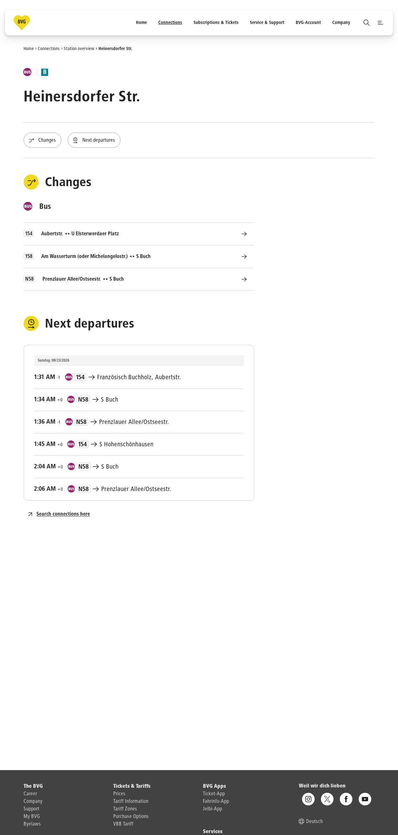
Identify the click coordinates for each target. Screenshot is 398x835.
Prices (119, 794)
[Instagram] (308, 799)
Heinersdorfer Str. (115, 48)
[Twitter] (327, 799)
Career (30, 794)
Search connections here (63, 514)
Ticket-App (214, 794)
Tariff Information (131, 801)
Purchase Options (131, 816)
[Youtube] (365, 799)
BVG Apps (214, 786)
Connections (49, 48)
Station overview (79, 48)
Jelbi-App (212, 809)
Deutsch (314, 822)
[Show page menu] (380, 23)
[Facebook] (346, 799)
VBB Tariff (123, 824)
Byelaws (32, 824)
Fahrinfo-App (216, 801)
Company (33, 801)
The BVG (33, 786)
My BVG (32, 816)
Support (31, 809)
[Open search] (367, 23)
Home (29, 48)
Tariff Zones (125, 809)
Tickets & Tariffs (131, 786)
